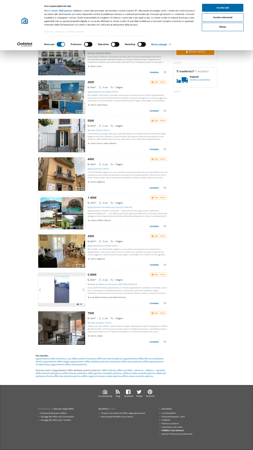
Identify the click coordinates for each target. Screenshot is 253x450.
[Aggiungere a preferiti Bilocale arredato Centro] (164, 341)
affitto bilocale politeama (75, 373)
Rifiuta (222, 27)
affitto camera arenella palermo (137, 376)
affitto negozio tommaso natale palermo (101, 376)
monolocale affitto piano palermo (126, 361)
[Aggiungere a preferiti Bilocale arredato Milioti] (164, 72)
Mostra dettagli (159, 44)
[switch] (88, 44)
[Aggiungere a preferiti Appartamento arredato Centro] (164, 110)
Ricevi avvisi (197, 51)
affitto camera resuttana (84, 358)
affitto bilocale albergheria (49, 373)
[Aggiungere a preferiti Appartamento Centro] (164, 187)
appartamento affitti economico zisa (53, 358)
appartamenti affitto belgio (56, 361)
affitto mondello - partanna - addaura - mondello (141, 370)
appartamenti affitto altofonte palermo (89, 361)
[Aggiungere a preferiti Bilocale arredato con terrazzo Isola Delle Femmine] (164, 303)
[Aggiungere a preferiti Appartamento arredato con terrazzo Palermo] (164, 226)
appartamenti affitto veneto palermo (69, 364)
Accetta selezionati (222, 17)
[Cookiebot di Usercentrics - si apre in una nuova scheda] (25, 44)
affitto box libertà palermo (109, 358)
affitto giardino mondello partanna (105, 373)
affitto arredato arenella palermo (139, 373)
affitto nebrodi (109, 370)
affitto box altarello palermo (67, 376)
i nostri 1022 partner (61, 10)
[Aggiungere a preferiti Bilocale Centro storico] (164, 149)
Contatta (154, 72)
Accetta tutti (223, 7)
